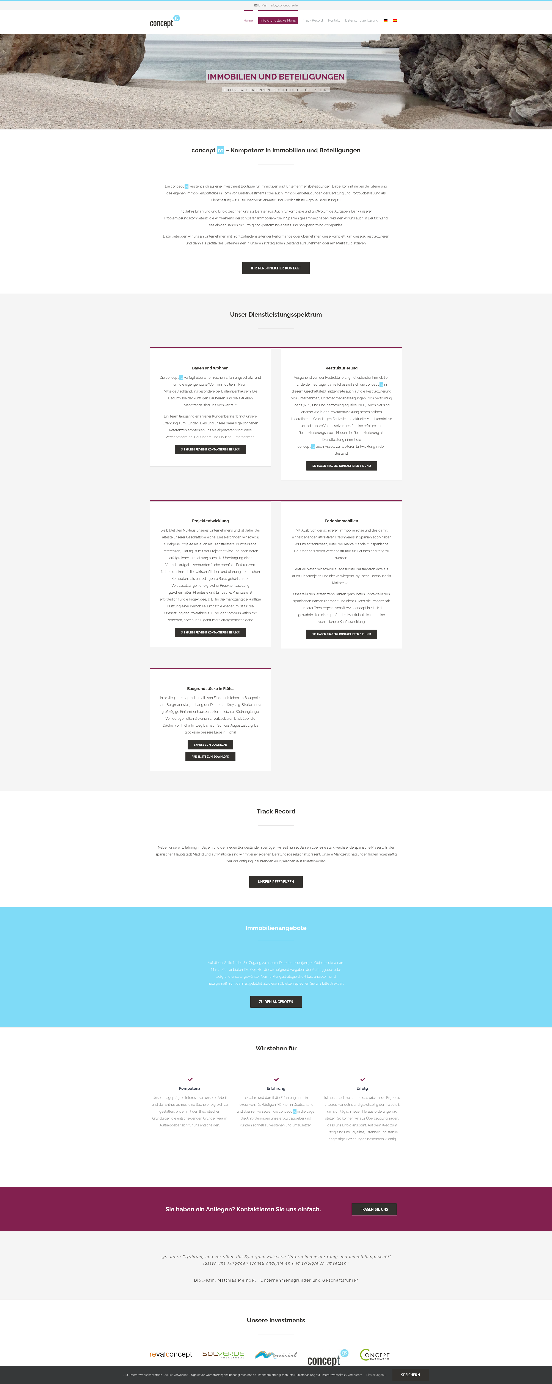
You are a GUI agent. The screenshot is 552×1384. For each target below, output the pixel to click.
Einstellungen (375, 1374)
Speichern (410, 1374)
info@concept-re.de (284, 5)
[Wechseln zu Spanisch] (395, 20)
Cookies (168, 1374)
